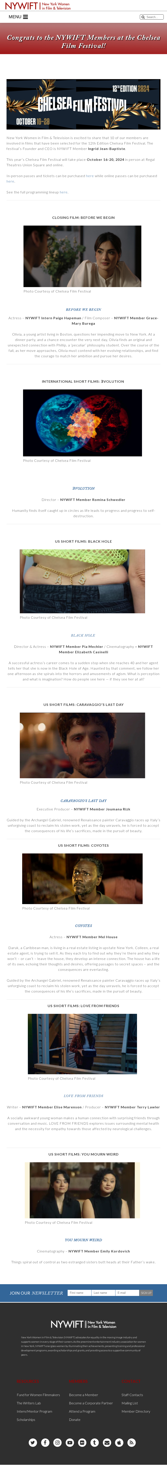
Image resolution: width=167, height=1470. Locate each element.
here (89, 176)
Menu (15, 16)
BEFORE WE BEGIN (83, 310)
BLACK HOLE (83, 636)
